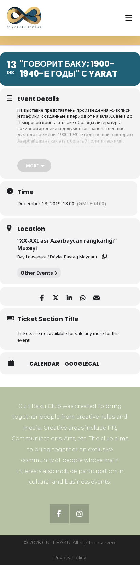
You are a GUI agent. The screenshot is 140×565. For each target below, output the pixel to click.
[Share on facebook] (42, 296)
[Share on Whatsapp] (83, 296)
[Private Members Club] (24, 17)
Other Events (37, 272)
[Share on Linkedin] (69, 296)
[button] (59, 513)
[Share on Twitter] (56, 296)
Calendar (44, 364)
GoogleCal (82, 364)
